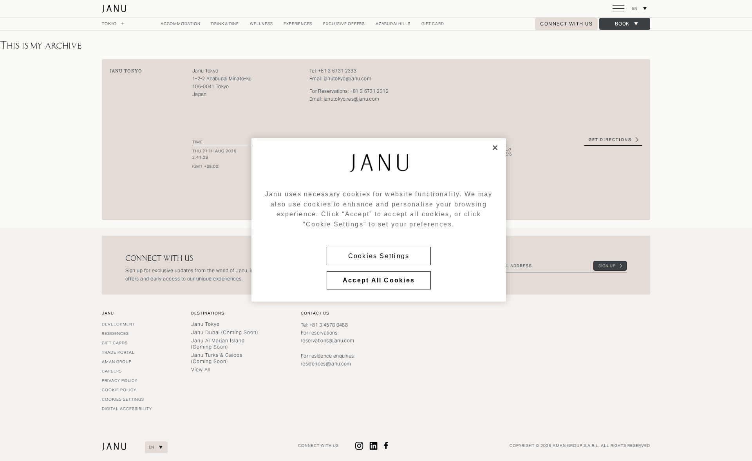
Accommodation (180, 23)
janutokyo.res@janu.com (352, 99)
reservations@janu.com (327, 340)
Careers (112, 371)
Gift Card (432, 23)
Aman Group (117, 361)
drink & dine (225, 23)
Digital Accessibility (127, 408)
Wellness (261, 23)
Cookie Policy (119, 389)
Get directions (610, 139)
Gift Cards (115, 342)
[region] (378, 220)
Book (622, 24)
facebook (386, 445)
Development (118, 324)
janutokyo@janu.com (348, 78)
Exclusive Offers (344, 23)
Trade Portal (118, 352)
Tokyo (110, 23)
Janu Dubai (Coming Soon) (224, 332)
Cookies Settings (379, 256)
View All (200, 369)
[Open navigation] (618, 12)
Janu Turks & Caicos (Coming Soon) (216, 358)
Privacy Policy (119, 380)
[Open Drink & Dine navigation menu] (242, 24)
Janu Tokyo (114, 9)
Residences (115, 333)
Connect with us (566, 24)
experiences (298, 23)
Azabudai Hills (393, 23)
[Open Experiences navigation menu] (315, 24)
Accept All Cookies (379, 280)
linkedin (373, 445)
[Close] (495, 147)
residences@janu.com (326, 364)
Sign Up (607, 265)
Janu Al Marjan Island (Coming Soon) (218, 344)
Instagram (359, 445)
